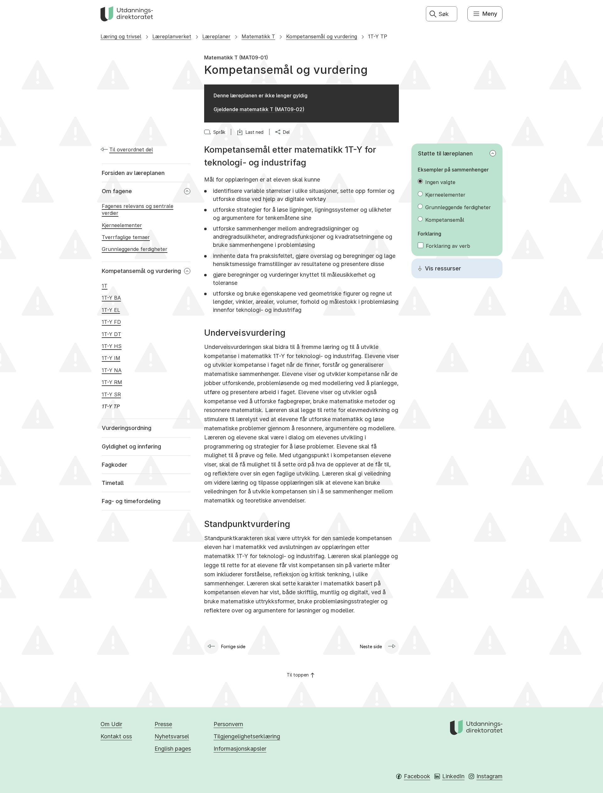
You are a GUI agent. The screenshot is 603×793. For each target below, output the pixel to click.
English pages (173, 748)
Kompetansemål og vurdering (321, 36)
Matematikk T (258, 36)
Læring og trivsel (120, 36)
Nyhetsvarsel (172, 736)
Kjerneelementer (445, 195)
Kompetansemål (444, 220)
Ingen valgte (440, 182)
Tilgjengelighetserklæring (247, 736)
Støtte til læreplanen (445, 153)
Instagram (489, 776)
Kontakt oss (116, 736)
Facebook (417, 776)
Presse (163, 724)
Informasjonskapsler (240, 748)
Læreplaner (216, 36)
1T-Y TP (377, 36)
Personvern (228, 724)
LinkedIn (453, 776)
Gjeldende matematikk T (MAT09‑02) (259, 109)
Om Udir (111, 724)
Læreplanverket (171, 36)
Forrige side (233, 646)
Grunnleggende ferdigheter (458, 207)
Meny (489, 13)
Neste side (371, 646)
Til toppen (298, 674)
